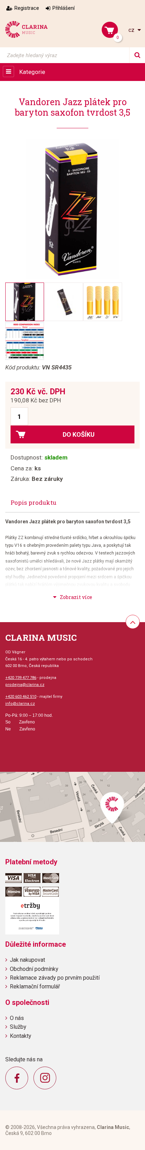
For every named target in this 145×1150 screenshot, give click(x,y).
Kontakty (20, 1036)
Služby (18, 1026)
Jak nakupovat (27, 960)
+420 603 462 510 (20, 696)
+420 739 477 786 (20, 677)
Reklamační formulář (35, 986)
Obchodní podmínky (34, 969)
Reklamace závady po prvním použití (55, 977)
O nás (17, 1018)
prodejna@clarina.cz (24, 684)
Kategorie (32, 71)
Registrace (26, 8)
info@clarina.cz (20, 703)
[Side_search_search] (137, 55)
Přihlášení (63, 8)
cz (132, 30)
